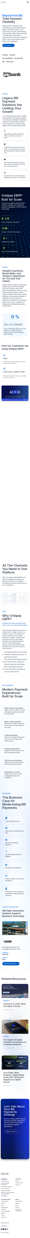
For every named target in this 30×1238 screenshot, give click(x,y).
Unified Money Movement (5, 1184)
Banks (17, 1181)
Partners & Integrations (18, 1210)
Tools (2, 1215)
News (16, 1205)
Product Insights (5, 1211)
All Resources (5, 1201)
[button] (27, 2)
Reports (3, 1213)
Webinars (3, 1217)
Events (17, 1207)
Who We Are (18, 1201)
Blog (2, 1205)
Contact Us (4, 1225)
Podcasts (3, 1209)
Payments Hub (5, 1181)
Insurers (17, 1185)
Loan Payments (5, 1188)
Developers (4, 1195)
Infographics (4, 1207)
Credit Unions (19, 1182)
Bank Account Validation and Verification (7, 1193)
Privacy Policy (5, 1232)
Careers (17, 1203)
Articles (3, 1203)
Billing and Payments (6, 1186)
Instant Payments (5, 1190)
